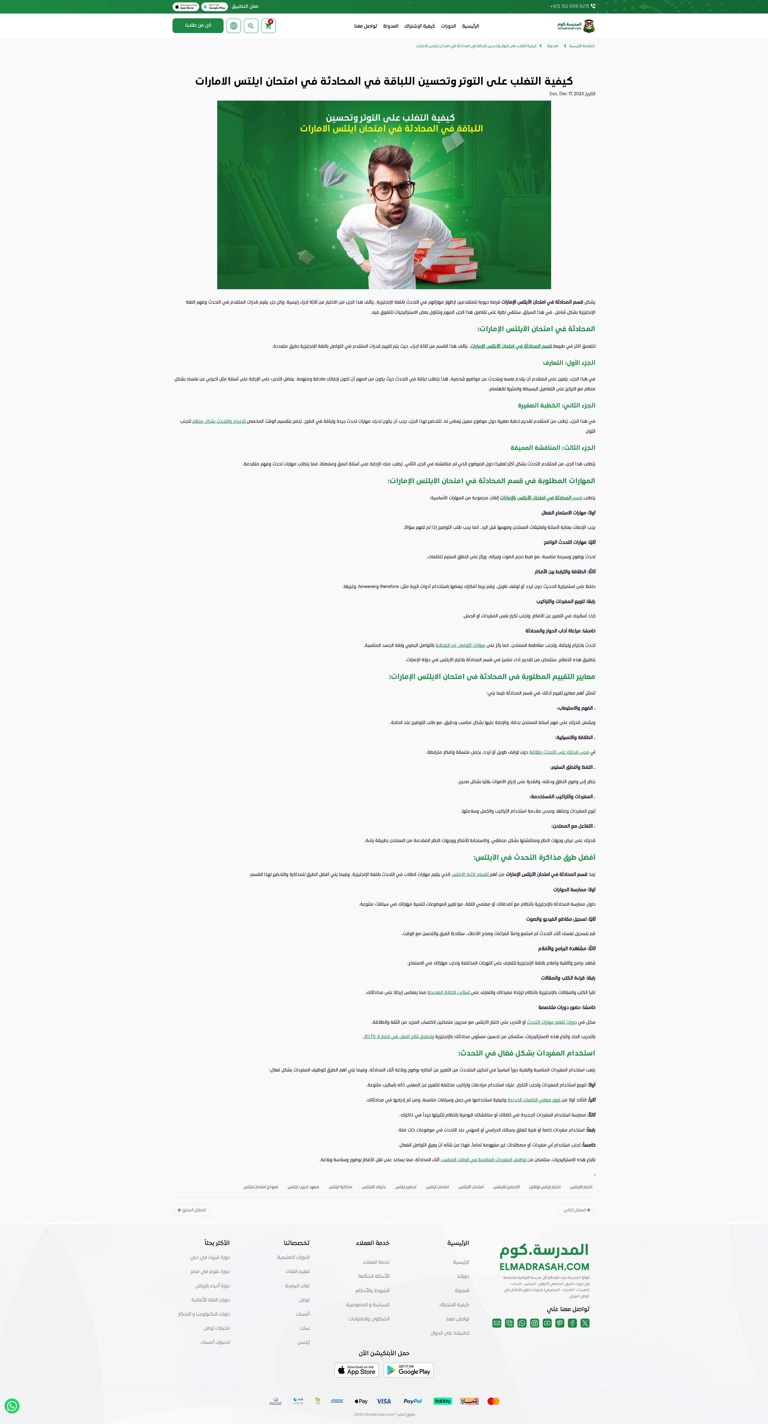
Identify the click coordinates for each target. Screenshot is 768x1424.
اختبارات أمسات (215, 1343)
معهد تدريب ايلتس (303, 1186)
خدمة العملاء (376, 1262)
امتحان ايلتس (437, 1186)
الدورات (448, 26)
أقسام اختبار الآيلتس (471, 874)
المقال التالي (575, 1209)
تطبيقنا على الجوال (449, 1333)
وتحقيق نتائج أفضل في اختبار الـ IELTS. (398, 1036)
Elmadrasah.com (379, 1415)
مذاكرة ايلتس (340, 1186)
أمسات (303, 1314)
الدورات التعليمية (293, 1258)
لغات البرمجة (297, 1286)
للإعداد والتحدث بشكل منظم (219, 421)
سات (305, 1329)
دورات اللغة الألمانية (210, 1300)
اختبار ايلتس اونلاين (544, 1186)
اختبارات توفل (217, 1329)
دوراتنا (463, 1277)
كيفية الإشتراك (419, 26)
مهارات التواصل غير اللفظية (460, 645)
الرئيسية (470, 26)
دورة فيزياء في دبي (210, 1258)
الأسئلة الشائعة (373, 1277)
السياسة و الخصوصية (367, 1305)
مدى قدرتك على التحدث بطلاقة (559, 752)
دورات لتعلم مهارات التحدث (552, 1022)
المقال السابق (193, 1209)
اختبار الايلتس (581, 1186)
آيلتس (303, 1343)
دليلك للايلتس (374, 1186)
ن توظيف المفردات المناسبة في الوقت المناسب (485, 1159)
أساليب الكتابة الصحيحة (449, 992)
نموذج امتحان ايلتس (260, 1186)
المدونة (390, 26)
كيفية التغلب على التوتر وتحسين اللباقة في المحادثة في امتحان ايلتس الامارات (476, 46)
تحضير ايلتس (405, 1186)
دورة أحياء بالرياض (212, 1286)
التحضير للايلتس (506, 1186)
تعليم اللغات (298, 1272)
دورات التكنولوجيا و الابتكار (204, 1314)
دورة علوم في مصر (210, 1272)
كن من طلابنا (198, 26)
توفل (304, 1300)
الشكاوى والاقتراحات (369, 1319)
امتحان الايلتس (471, 1186)
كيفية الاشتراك (454, 1305)
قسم (542, 497)
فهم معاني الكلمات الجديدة (535, 1099)
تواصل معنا (365, 26)
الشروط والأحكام (372, 1291)
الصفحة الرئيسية (582, 46)
